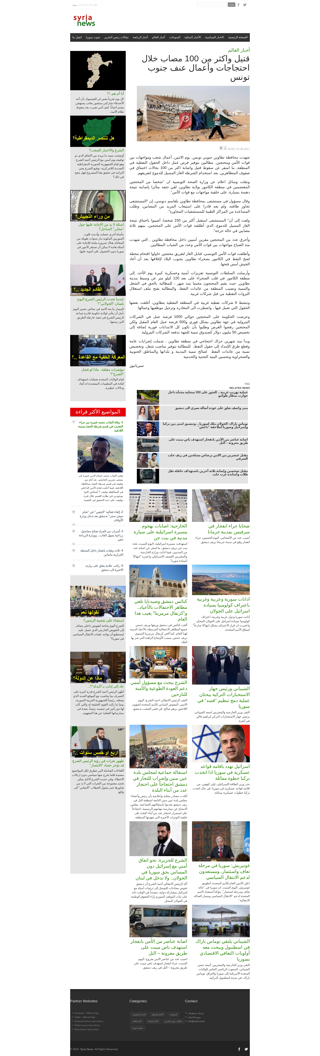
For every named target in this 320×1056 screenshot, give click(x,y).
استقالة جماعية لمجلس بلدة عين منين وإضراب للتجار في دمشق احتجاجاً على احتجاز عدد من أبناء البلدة (160, 781)
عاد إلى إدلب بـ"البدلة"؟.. (106, 686)
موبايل (74, 5)
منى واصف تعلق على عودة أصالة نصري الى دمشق (211, 408)
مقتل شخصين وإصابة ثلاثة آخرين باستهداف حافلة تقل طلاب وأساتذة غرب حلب (208, 473)
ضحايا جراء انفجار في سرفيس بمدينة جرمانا (229, 528)
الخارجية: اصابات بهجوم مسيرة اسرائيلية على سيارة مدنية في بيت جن (160, 531)
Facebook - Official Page (86, 1013)
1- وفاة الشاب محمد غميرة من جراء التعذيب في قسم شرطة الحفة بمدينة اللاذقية (100, 426)
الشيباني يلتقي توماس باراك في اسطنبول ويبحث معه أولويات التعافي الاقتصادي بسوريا (223, 950)
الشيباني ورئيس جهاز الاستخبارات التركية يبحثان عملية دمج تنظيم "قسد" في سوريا (223, 697)
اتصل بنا (77, 37)
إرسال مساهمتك (196, 1013)
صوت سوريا (93, 37)
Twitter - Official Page (84, 1017)
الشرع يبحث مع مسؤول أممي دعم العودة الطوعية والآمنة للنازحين (158, 688)
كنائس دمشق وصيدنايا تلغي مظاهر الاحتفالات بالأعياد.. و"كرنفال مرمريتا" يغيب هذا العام (160, 610)
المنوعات (174, 37)
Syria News (86, 1049)
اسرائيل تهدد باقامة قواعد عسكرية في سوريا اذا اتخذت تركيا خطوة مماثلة (222, 772)
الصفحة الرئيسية (238, 37)
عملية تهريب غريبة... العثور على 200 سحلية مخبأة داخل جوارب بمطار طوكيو (208, 394)
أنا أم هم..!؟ (115, 93)
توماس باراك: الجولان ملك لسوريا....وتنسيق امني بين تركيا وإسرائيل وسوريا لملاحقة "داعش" (205, 425)
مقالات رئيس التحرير (116, 37)
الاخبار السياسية (214, 37)
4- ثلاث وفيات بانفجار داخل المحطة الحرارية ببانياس (101, 552)
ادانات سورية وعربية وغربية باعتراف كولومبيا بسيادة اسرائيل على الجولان (223, 604)
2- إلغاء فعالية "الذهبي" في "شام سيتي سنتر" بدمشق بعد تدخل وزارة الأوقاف (101, 516)
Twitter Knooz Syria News (87, 1025)
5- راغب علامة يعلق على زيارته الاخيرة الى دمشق (104, 567)
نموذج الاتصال (194, 1017)
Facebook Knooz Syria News (88, 1021)
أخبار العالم (158, 37)
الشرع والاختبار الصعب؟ (106, 150)
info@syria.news (196, 1021)
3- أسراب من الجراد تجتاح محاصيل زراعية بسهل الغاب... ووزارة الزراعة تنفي (101, 535)
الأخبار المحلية (192, 37)
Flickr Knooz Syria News (86, 1029)
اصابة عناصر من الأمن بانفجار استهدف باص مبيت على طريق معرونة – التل (208, 441)
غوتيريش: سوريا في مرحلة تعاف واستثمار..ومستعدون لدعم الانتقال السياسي (224, 871)
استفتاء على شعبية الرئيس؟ (103, 620)
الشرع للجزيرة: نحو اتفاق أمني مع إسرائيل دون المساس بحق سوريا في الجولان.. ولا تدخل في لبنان (161, 868)
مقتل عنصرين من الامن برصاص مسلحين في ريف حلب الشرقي (208, 457)
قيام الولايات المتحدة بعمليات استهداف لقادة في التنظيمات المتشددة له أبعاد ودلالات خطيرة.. (100, 383)
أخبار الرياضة (140, 37)
